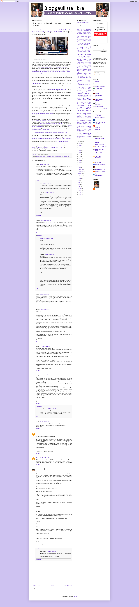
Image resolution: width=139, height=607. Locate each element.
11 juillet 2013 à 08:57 (50, 469)
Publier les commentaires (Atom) (45, 588)
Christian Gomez (80, 39)
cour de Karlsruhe (86, 117)
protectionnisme (87, 133)
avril (79, 184)
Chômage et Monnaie (100, 117)
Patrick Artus (85, 96)
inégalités (88, 126)
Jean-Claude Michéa (86, 72)
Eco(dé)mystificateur (100, 86)
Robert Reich (80, 102)
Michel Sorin (98, 162)
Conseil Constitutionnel (40, 156)
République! (97, 129)
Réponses (39, 180)
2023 (80, 149)
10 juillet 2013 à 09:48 (46, 220)
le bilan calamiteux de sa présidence (58, 146)
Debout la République (82, 44)
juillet (79, 178)
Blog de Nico (98, 84)
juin (79, 180)
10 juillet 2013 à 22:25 (44, 433)
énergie (79, 137)
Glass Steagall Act (86, 57)
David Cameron (87, 43)
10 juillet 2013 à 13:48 (49, 192)
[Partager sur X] (44, 154)
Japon (78, 72)
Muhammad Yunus (81, 90)
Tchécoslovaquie (80, 105)
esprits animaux (87, 120)
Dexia (90, 44)
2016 (80, 162)
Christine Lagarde (86, 40)
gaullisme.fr (97, 91)
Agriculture (88, 28)
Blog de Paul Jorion (99, 144)
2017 (80, 160)
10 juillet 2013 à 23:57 (44, 457)
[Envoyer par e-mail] (41, 154)
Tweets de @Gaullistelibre (83, 22)
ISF (82, 66)
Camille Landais (83, 37)
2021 (80, 152)
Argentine (85, 33)
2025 (80, 145)
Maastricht (84, 84)
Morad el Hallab (87, 88)
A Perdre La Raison (99, 138)
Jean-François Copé (56, 156)
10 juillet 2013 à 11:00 (44, 294)
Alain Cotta (79, 29)
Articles (97, 72)
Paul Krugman (86, 98)
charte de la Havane (86, 116)
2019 (80, 156)
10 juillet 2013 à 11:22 (47, 183)
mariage (78, 129)
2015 (80, 164)
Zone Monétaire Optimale (84, 112)
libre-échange (80, 127)
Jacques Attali (87, 66)
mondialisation (80, 130)
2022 (80, 150)
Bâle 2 (89, 36)
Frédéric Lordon (98, 88)
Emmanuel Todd (82, 47)
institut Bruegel (80, 126)
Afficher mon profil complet (99, 191)
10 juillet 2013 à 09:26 (44, 164)
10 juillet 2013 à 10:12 (50, 238)
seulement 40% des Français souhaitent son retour (44, 120)
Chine (89, 37)
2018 (80, 158)
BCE (90, 35)
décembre (80, 169)
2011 (80, 194)
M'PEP (78, 84)
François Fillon (48, 156)
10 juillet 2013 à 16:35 (44, 421)
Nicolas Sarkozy (63, 156)
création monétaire (81, 119)
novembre (80, 171)
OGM (85, 93)
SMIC (85, 102)
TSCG (89, 103)
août (79, 177)
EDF (78, 46)
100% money (80, 28)
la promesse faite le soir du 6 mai (58, 76)
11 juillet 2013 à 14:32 (51, 551)
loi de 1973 (88, 127)
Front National (81, 56)
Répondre (38, 178)
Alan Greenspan (87, 29)
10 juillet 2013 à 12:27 (46, 309)
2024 (80, 147)
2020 (80, 154)
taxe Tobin (88, 134)
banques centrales (82, 115)
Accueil (52, 585)
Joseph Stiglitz (86, 81)
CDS (78, 37)
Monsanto (79, 88)
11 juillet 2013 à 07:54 (51, 408)
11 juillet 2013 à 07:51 (51, 277)
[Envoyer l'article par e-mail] (39, 154)
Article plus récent (36, 585)
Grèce (84, 62)
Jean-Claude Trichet (82, 73)
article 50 (79, 113)
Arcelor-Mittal (79, 33)
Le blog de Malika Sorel (100, 160)
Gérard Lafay (85, 63)
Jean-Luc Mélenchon (84, 76)
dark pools (88, 119)
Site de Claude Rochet (100, 169)
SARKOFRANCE (99, 167)
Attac (86, 35)
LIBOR (82, 83)
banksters (89, 113)
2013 (80, 167)
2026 (80, 143)
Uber (90, 108)
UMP (68, 156)
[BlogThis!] (43, 154)
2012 (80, 192)
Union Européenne (84, 110)
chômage (79, 117)
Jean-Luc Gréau (83, 76)
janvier (79, 190)
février (79, 188)
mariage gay (87, 129)
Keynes (78, 83)
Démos (37, 433)
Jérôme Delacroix (99, 106)
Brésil (86, 36)
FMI (85, 50)
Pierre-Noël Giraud (87, 101)
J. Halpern (42, 238)
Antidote (97, 81)
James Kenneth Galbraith (84, 70)
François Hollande (84, 55)
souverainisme (80, 134)
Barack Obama (80, 36)
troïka (78, 136)
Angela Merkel (86, 32)
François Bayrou (87, 51)
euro (78, 122)
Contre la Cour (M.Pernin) (101, 146)
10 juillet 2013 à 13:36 (45, 346)
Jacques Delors (81, 67)
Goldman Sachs (81, 59)
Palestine (86, 95)
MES (81, 84)
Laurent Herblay (39, 469)
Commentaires (98, 74)
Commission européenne (84, 42)
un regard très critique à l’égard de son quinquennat (51, 123)
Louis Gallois (88, 83)
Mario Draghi (84, 86)
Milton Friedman (86, 87)
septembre (80, 175)
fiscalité (89, 123)
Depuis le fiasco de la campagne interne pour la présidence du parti (52, 67)
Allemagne (80, 30)
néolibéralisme (81, 132)
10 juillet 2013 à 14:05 (46, 375)
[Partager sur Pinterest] (47, 154)
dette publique (80, 120)
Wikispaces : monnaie (100, 132)
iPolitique (97, 93)
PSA (82, 95)
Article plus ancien (68, 585)
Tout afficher (105, 108)
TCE (84, 103)
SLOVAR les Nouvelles (100, 171)
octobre (80, 173)
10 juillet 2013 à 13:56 (49, 254)
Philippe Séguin (81, 99)
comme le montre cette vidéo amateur (58, 89)
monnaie (89, 130)
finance (84, 123)
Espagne (84, 48)
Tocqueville (83, 108)
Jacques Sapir (87, 69)
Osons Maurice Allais (100, 164)
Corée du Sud (80, 43)
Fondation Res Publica (100, 120)
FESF (82, 50)
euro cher (84, 122)
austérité (84, 113)
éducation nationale (85, 136)
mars (79, 186)
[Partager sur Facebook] (46, 154)
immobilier (88, 125)
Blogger (75, 596)
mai (79, 182)
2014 (80, 166)
